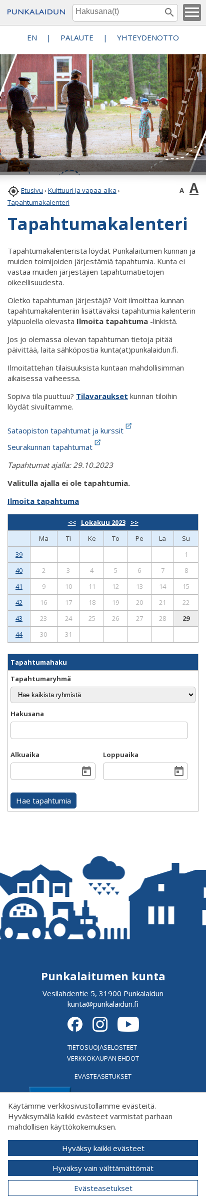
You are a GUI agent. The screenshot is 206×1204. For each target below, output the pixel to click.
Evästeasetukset (103, 1188)
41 (19, 586)
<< (72, 522)
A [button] (182, 190)
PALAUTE (77, 37)
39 (19, 554)
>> (134, 522)
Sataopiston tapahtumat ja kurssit (66, 430)
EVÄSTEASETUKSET (103, 1076)
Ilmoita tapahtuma (43, 501)
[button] (192, 12)
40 (19, 570)
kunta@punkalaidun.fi (103, 1004)
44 (19, 634)
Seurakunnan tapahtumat (50, 447)
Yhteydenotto (148, 37)
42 (19, 602)
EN (32, 37)
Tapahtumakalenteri (39, 202)
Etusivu (32, 190)
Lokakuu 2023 (103, 522)
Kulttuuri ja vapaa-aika (82, 190)
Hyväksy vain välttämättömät (103, 1168)
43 (19, 618)
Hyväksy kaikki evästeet (103, 1148)
